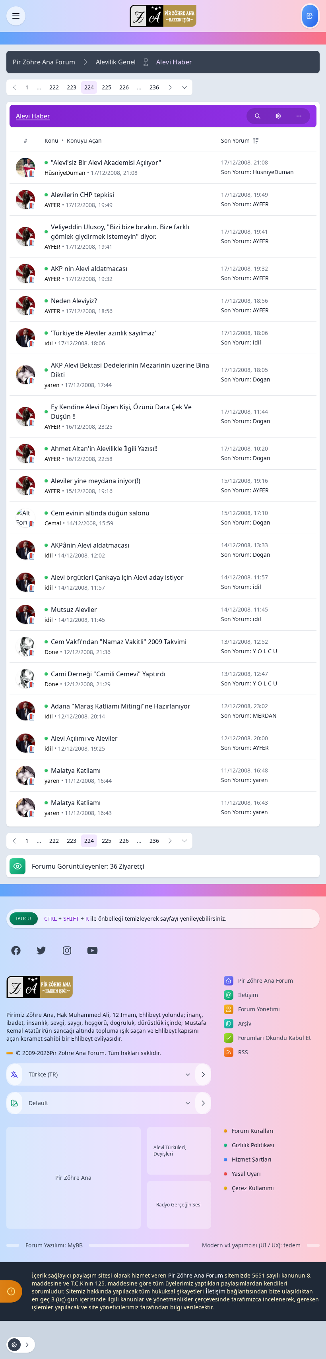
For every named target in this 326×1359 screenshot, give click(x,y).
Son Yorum (235, 140)
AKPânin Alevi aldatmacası (90, 545)
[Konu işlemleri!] (278, 116)
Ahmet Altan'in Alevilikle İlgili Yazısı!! (104, 448)
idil (257, 342)
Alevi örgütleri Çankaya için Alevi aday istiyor (117, 577)
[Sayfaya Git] (184, 87)
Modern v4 (216, 1245)
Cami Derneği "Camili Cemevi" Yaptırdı (108, 674)
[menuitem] (310, 16)
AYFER (261, 204)
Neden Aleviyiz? (74, 300)
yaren (260, 780)
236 (154, 87)
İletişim (215, 1291)
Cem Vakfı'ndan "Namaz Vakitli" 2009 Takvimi (118, 641)
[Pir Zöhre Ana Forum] (163, 16)
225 (106, 87)
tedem (292, 1245)
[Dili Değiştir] (203, 1074)
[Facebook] (15, 950)
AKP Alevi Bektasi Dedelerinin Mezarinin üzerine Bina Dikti (130, 370)
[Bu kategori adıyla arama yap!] (257, 116)
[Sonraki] (170, 87)
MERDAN (265, 715)
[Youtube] (92, 950)
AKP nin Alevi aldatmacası (89, 268)
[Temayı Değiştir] (203, 1103)
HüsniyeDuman (273, 172)
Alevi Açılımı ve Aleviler (84, 738)
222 (54, 87)
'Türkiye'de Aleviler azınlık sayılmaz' (103, 333)
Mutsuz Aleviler (74, 609)
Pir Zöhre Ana (73, 1177)
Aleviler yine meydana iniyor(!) (95, 480)
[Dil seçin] (14, 1074)
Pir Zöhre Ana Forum (44, 62)
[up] (255, 140)
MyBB (75, 1245)
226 (124, 87)
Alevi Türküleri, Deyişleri (169, 1150)
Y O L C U (265, 651)
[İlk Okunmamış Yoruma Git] (46, 162)
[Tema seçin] (14, 1103)
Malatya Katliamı (76, 770)
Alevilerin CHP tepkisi (82, 194)
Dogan (261, 379)
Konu (51, 140)
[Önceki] (14, 87)
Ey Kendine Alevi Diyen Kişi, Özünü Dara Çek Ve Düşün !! (121, 412)
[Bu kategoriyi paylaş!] (299, 116)
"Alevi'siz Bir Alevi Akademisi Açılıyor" (106, 162)
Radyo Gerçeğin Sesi (179, 1205)
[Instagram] (66, 950)
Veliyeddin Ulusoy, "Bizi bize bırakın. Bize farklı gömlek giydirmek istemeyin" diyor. (120, 232)
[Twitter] (41, 950)
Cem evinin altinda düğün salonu (100, 513)
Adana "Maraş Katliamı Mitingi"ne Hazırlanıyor (120, 706)
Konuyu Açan (84, 140)
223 (71, 87)
